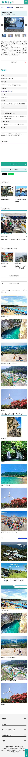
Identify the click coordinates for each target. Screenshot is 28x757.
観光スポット (10, 7)
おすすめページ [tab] (7, 587)
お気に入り (17, 62)
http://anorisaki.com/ (6, 91)
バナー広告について (22, 538)
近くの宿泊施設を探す (14, 275)
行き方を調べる (14, 169)
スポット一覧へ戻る (14, 283)
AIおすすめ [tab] (20, 587)
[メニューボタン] (26, 2)
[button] (26, 25)
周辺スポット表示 (14, 164)
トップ (2, 7)
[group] (7, 194)
